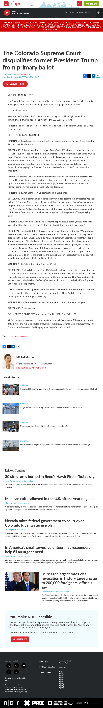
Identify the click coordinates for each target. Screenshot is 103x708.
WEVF (61, 676)
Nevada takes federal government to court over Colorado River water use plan (44, 523)
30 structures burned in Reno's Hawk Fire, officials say (50, 476)
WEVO (61, 684)
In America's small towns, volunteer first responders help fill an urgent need (47, 549)
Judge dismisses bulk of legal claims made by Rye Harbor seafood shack (51, 407)
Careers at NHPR (44, 672)
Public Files (63, 667)
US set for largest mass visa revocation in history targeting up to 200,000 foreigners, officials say (69, 580)
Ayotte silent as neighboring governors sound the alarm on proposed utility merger (55, 444)
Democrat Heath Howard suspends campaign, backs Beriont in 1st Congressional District (58, 389)
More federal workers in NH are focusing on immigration (44, 426)
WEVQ (61, 686)
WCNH (61, 672)
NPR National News (19, 336)
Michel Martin (23, 74)
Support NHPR (20, 639)
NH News (24, 385)
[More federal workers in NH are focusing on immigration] (11, 426)
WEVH (61, 678)
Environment (25, 441)
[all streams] (99, 13)
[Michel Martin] (8, 361)
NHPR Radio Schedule (46, 667)
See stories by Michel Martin (31, 367)
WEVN (61, 682)
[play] (7, 12)
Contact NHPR (44, 661)
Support (92, 4)
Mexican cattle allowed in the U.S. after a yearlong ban (50, 498)
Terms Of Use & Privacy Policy (65, 662)
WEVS (61, 688)
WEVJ (61, 680)
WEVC (61, 674)
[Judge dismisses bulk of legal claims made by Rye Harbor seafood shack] (11, 408)
